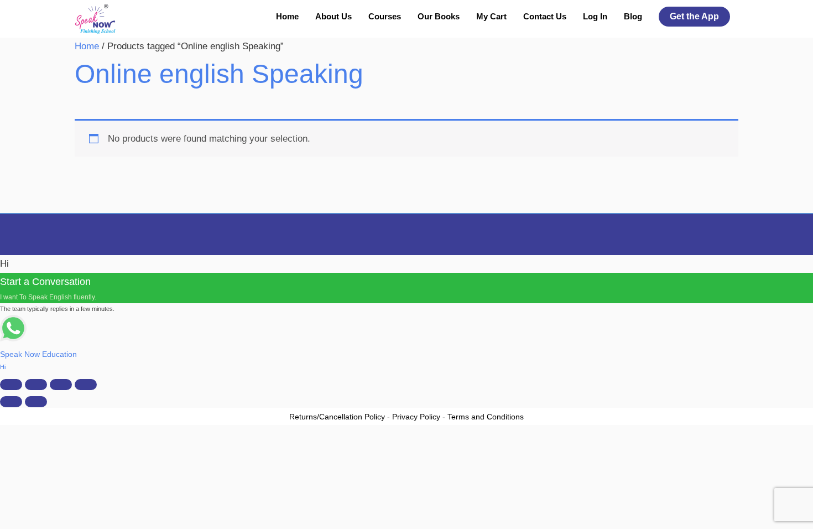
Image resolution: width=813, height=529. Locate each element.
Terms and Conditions (485, 416)
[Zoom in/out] (11, 384)
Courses (384, 16)
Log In (595, 16)
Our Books (439, 16)
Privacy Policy (416, 416)
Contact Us (544, 16)
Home (287, 16)
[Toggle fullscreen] (36, 384)
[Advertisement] (406, 120)
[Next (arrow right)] (36, 401)
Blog (633, 16)
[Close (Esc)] (86, 384)
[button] (694, 17)
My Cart (491, 16)
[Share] (61, 384)
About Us (333, 16)
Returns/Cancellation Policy (337, 416)
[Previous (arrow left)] (11, 401)
